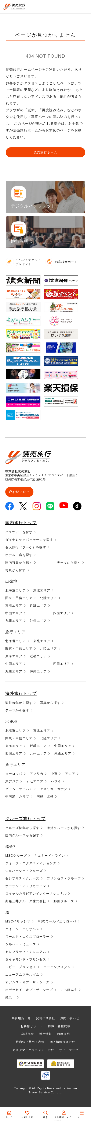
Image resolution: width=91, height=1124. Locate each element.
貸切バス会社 (45, 1018)
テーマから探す (69, 562)
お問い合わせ (69, 1018)
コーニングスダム (57, 967)
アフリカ (36, 773)
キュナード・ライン (49, 855)
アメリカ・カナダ (53, 789)
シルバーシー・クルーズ (24, 870)
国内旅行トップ (21, 522)
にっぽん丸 (69, 989)
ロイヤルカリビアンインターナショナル (36, 893)
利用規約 (63, 1034)
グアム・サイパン (19, 789)
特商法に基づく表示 (30, 1042)
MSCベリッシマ (17, 921)
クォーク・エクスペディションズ (31, 863)
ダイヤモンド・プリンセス (25, 959)
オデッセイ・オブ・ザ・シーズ (29, 989)
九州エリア (13, 620)
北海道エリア (15, 590)
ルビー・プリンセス (20, 967)
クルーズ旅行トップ (25, 818)
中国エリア (13, 613)
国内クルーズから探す (22, 835)
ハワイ (56, 781)
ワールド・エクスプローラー (27, 936)
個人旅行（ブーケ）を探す (25, 547)
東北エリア (41, 590)
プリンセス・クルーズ (64, 878)
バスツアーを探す (19, 532)
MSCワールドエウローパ (57, 921)
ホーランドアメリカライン (25, 886)
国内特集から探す (19, 562)
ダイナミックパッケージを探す (29, 539)
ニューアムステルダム (22, 974)
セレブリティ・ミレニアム (25, 952)
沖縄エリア (38, 620)
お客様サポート (32, 1026)
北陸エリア (48, 598)
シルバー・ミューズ (20, 944)
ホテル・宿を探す (19, 555)
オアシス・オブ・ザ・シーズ (27, 982)
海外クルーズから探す (64, 828)
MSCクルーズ (16, 855)
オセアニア (34, 781)
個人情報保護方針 (62, 1042)
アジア (70, 773)
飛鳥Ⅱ (10, 997)
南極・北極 (45, 796)
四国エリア (61, 613)
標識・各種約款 (59, 1026)
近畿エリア (38, 605)
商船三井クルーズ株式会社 (25, 901)
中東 (54, 773)
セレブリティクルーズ (22, 878)
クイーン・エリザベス (22, 929)
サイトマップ (69, 1050)
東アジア (12, 781)
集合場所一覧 (21, 1018)
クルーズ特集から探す (22, 828)
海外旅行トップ (21, 693)
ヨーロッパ (13, 773)
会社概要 (27, 1034)
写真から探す (15, 570)
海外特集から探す (19, 703)
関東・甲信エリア (19, 598)
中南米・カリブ (17, 796)
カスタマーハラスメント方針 (33, 1050)
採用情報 (45, 1034)
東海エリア (13, 605)
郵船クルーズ (64, 901)
